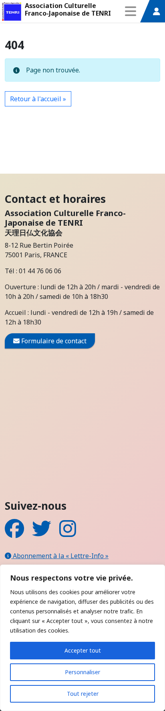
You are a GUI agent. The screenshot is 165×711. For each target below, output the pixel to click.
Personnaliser (82, 672)
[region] (82, 638)
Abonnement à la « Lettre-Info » (60, 555)
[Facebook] (14, 533)
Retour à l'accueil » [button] (38, 98)
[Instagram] (67, 533)
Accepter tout (82, 650)
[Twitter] (41, 533)
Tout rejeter (83, 693)
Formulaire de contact (53, 340)
